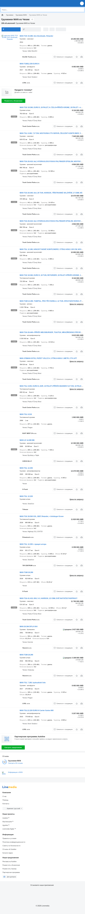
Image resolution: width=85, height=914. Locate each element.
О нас (4, 796)
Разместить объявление (13, 101)
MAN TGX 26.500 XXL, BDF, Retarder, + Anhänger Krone (42, 516)
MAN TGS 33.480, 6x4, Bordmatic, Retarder (36, 36)
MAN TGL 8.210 (26, 414)
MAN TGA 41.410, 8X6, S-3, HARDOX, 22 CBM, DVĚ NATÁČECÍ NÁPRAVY (48, 598)
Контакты (5, 803)
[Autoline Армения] (13, 3)
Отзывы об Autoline (9, 849)
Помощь (5, 800)
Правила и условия (9, 838)
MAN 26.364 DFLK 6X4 (28, 626)
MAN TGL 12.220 (26, 496)
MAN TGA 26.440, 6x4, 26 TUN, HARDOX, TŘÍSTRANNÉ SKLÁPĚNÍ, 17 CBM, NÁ (51, 193)
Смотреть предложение (13, 747)
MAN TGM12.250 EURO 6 (29, 64)
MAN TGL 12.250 (26, 468)
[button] (82, 3)
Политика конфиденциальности (13, 842)
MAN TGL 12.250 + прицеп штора (33, 544)
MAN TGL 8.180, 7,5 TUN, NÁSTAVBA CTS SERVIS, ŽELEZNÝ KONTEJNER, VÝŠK (52, 133)
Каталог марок (7, 853)
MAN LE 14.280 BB (27, 440)
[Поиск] (82, 10)
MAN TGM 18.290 (26, 572)
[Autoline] (2, 15)
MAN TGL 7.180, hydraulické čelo (33, 682)
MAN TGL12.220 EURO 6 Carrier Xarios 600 (36, 710)
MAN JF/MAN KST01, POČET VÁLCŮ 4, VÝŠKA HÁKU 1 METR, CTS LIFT (48, 358)
